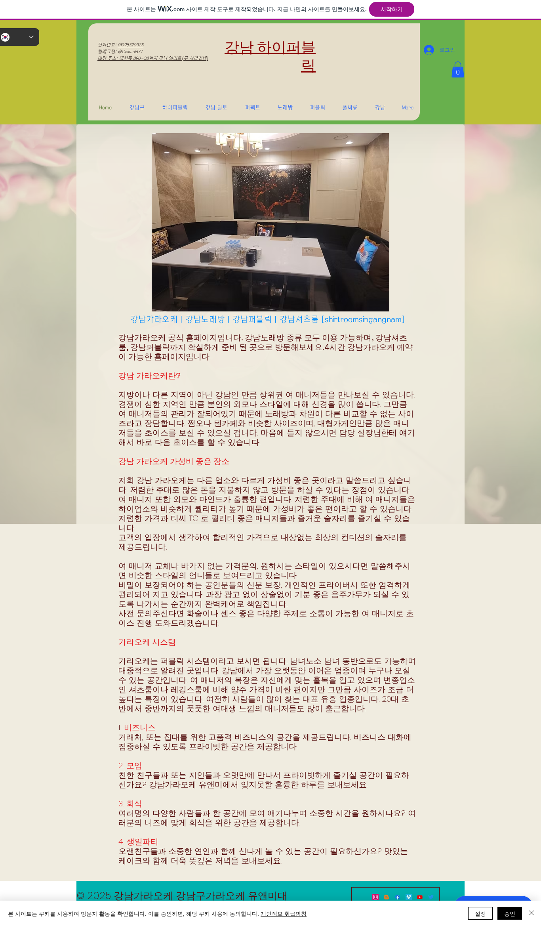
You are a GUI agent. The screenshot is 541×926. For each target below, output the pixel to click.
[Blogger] (386, 897)
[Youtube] (420, 897)
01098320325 (130, 45)
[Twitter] (431, 897)
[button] (458, 69)
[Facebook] (397, 897)
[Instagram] (375, 897)
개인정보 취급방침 (284, 913)
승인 (509, 913)
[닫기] (531, 913)
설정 (480, 913)
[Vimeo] (409, 897)
